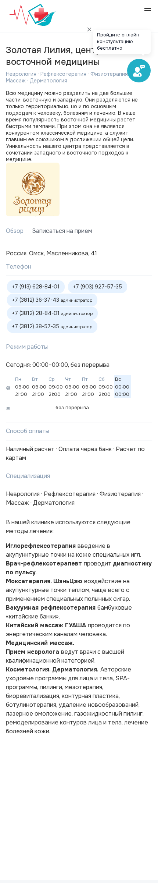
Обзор (15, 231)
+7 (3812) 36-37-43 (52, 300)
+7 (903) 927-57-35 (97, 286)
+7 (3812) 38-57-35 (52, 326)
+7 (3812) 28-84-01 (52, 313)
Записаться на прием (62, 231)
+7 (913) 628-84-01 (36, 286)
